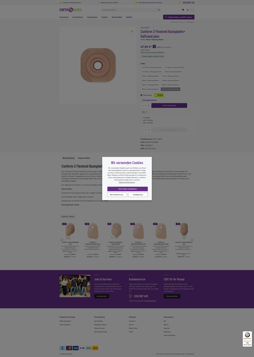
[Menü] (251, 332)
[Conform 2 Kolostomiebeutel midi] (161, 231)
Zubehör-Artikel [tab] (67, 216)
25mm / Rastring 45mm (150, 80)
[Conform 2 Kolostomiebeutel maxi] (93, 231)
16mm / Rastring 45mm (173, 72)
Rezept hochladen (172, 296)
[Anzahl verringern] (143, 105)
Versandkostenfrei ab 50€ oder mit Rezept (150, 2)
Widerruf (166, 324)
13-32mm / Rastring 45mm (152, 67)
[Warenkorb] (192, 10)
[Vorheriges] (62, 240)
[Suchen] (159, 10)
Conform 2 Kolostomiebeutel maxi (92, 243)
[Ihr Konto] (188, 10)
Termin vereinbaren (65, 324)
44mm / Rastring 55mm (170, 89)
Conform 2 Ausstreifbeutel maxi (70, 243)
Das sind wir (132, 321)
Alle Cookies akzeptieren (127, 189)
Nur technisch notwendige (118, 195)
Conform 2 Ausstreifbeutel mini (183, 243)
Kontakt (131, 332)
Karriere (131, 324)
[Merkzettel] (183, 10)
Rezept (160, 95)
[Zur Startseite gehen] (71, 9)
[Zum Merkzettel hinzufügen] (131, 31)
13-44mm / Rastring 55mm (175, 67)
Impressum (167, 328)
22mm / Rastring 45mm (170, 76)
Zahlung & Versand (99, 328)
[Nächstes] (192, 240)
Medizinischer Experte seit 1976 (109, 2)
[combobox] (129, 10)
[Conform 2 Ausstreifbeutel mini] (184, 231)
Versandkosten (189, 354)
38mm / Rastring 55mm (150, 89)
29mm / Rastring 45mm (170, 80)
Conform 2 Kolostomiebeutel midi (161, 243)
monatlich (146, 118)
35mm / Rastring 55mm (170, 85)
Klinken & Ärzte (133, 328)
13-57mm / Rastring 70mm (152, 72)
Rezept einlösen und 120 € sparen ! (180, 17)
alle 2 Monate (148, 120)
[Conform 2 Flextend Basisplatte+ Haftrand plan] (98, 65)
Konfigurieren (138, 195)
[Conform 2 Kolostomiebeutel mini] (138, 231)
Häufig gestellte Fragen (100, 332)
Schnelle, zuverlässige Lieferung (72, 2)
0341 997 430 (188, 2)
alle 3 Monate (148, 123)
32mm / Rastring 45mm (150, 85)
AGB (165, 321)
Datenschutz (167, 332)
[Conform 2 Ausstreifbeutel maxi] (70, 231)
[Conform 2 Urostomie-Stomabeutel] (116, 231)
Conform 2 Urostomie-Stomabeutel (115, 243)
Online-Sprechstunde (65, 321)
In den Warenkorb (169, 105)
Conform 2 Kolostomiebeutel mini (138, 243)
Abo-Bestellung (98, 321)
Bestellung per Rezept (100, 324)
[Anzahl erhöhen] (148, 105)
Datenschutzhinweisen (127, 182)
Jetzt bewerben (102, 296)
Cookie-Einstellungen (169, 335)
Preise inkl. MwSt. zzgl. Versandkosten (152, 52)
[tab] (68, 158)
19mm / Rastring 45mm (150, 76)
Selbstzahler (147, 95)
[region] (98, 65)
